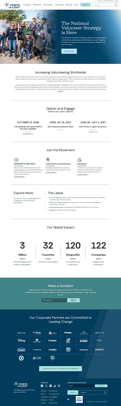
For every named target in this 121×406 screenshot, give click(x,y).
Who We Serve (48, 5)
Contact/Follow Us (108, 1)
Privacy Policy (53, 403)
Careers (43, 403)
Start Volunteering (22, 265)
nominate (96, 202)
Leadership (44, 397)
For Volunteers (53, 397)
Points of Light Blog (55, 197)
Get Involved (59, 5)
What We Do (37, 5)
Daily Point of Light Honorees (58, 202)
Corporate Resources (56, 207)
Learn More (69, 51)
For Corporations (54, 394)
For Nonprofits (53, 391)
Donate (85, 5)
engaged (60, 91)
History (43, 394)
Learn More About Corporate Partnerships (60, 368)
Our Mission (27, 5)
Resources (69, 5)
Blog (116, 1)
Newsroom (52, 210)
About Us (100, 1)
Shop (76, 5)
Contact (51, 400)
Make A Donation (73, 300)
